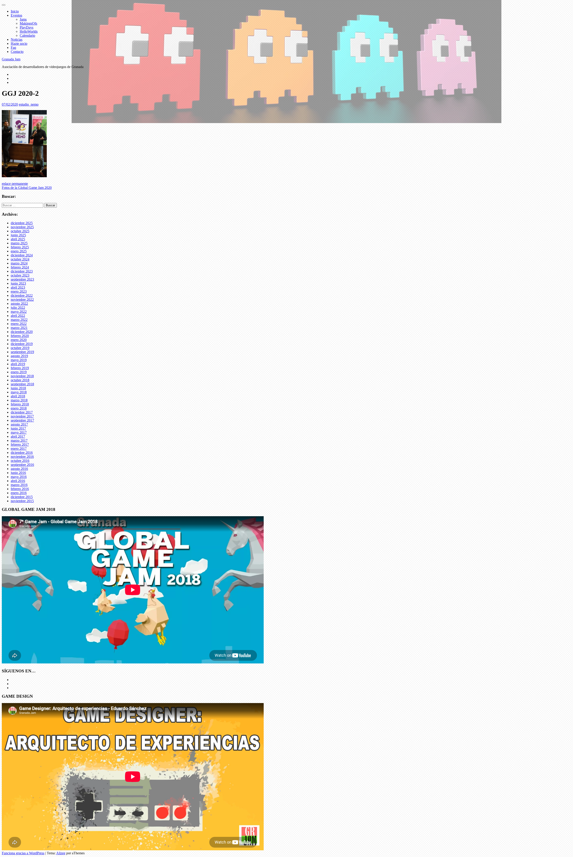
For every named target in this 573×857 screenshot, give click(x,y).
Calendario (27, 35)
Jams (23, 19)
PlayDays (26, 27)
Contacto (17, 51)
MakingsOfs (28, 23)
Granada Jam (11, 59)
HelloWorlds (29, 31)
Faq (13, 47)
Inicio (15, 11)
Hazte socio (19, 43)
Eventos (16, 15)
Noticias (16, 39)
